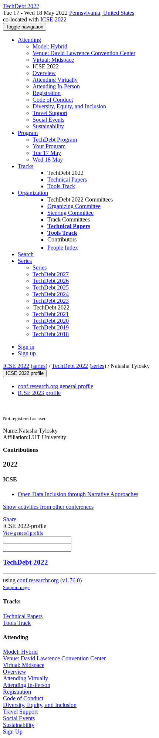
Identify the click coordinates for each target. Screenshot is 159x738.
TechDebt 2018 (51, 334)
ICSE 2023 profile (39, 393)
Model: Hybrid (50, 46)
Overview (44, 73)
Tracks (25, 166)
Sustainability (48, 126)
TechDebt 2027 (51, 274)
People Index (62, 247)
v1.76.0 (71, 580)
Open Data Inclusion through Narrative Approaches (78, 494)
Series (40, 267)
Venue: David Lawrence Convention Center (84, 53)
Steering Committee (70, 213)
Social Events (48, 119)
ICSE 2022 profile (25, 373)
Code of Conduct (53, 100)
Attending (29, 40)
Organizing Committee (74, 206)
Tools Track (61, 186)
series (39, 366)
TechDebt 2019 (51, 327)
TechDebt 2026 (51, 281)
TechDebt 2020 (51, 321)
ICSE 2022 (53, 19)
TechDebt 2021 (51, 314)
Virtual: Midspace (53, 60)
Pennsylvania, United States (101, 13)
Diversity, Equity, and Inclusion (69, 106)
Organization (33, 193)
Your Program (49, 146)
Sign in (26, 346)
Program (28, 133)
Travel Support (50, 113)
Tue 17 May (47, 153)
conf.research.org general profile (55, 386)
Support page (16, 587)
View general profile (23, 533)
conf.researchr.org (38, 580)
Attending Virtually (55, 80)
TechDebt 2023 (51, 301)
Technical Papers (67, 179)
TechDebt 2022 (70, 366)
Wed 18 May (48, 159)
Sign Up (13, 731)
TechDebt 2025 (51, 287)
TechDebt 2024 (51, 294)
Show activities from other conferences (48, 507)
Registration (47, 93)
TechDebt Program (55, 139)
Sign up (27, 353)
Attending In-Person (56, 86)
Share (9, 519)
